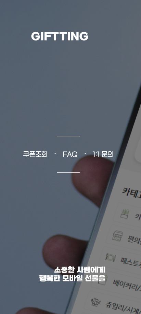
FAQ (70, 155)
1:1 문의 (103, 155)
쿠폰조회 (35, 155)
